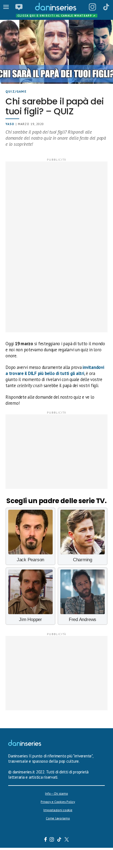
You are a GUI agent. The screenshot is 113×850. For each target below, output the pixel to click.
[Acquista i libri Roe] (19, 7)
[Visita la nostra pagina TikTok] (59, 840)
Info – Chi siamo (56, 793)
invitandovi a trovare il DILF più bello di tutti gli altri (54, 370)
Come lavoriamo (58, 818)
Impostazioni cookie (57, 810)
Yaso (9, 124)
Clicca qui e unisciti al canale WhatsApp (57, 15)
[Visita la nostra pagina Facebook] (45, 840)
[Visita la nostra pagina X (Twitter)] (66, 840)
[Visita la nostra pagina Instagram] (52, 840)
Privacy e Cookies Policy (58, 802)
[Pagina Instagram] (92, 7)
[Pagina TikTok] (106, 7)
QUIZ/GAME (16, 91)
